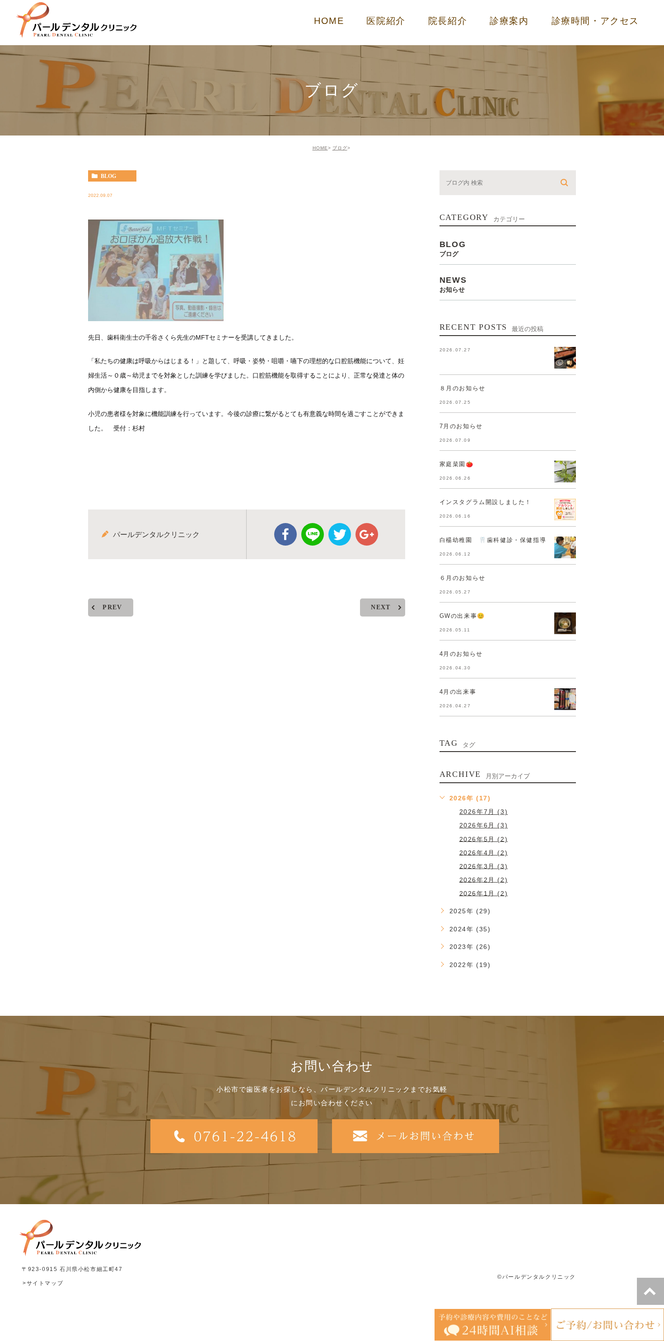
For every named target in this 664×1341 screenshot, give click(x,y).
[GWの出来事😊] (565, 623)
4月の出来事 (458, 691)
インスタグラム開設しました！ (486, 502)
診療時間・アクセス (595, 21)
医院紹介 (385, 21)
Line (312, 534)
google (366, 534)
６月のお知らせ (463, 578)
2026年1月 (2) (483, 893)
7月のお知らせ (461, 426)
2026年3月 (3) (483, 865)
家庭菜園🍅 (457, 464)
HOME (329, 21)
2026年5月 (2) (483, 838)
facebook (285, 534)
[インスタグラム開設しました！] (565, 509)
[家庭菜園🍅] (565, 471)
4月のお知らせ (461, 653)
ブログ (339, 147)
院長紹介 (447, 21)
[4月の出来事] (565, 699)
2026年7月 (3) (483, 811)
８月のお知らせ (463, 388)
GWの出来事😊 (462, 615)
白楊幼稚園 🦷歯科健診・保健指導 (493, 540)
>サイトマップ (43, 1283)
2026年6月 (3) (483, 825)
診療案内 (509, 21)
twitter (339, 534)
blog (108, 176)
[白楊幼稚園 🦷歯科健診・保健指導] (565, 547)
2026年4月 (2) (483, 852)
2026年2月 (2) (483, 879)
